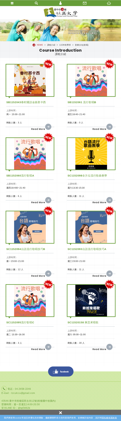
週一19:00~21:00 (15, 261)
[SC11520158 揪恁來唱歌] (91, 301)
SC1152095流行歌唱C (20, 322)
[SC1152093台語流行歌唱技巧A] (91, 227)
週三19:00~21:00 (76, 261)
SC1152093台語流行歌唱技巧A (87, 249)
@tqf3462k (24, 408)
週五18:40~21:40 (76, 114)
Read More (38, 129)
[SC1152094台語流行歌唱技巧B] (30, 227)
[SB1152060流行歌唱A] (30, 154)
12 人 (20, 269)
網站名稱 (60, 12)
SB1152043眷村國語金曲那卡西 (26, 102)
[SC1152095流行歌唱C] (30, 301)
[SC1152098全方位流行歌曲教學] (91, 154)
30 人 (82, 343)
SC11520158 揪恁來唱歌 (83, 322)
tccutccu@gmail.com (23, 393)
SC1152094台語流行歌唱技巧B (25, 249)
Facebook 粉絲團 (60, 371)
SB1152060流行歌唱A (20, 175)
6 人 (20, 196)
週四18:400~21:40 (15, 188)
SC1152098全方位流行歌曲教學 (87, 175)
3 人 (20, 122)
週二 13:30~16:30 (15, 334)
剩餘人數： (12, 122)
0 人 (81, 122)
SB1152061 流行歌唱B (82, 102)
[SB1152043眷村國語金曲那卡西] (30, 80)
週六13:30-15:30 (76, 188)
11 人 (81, 196)
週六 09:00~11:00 (77, 334)
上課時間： (12, 110)
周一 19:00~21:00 (15, 114)
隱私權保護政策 (109, 418)
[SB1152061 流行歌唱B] (91, 80)
